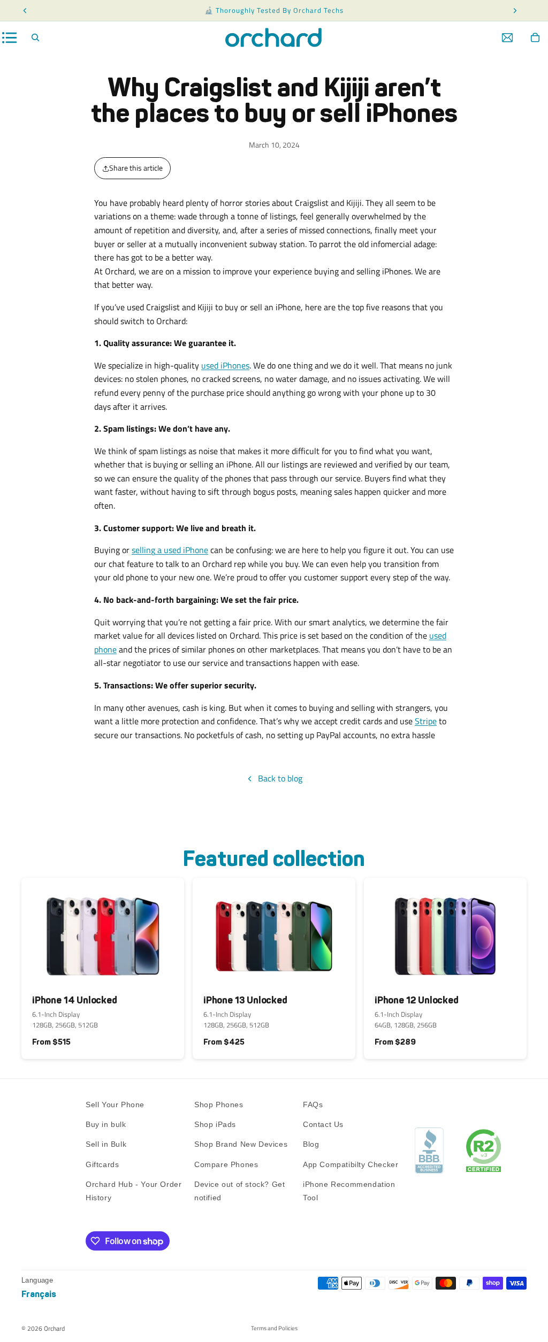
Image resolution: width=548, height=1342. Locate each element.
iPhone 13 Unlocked (245, 1000)
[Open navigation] (9, 37)
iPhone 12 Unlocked (417, 1000)
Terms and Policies (274, 1328)
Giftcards (102, 1164)
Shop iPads (215, 1124)
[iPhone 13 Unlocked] (274, 932)
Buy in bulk (106, 1124)
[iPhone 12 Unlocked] (445, 932)
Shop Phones (218, 1104)
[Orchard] (273, 37)
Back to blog (280, 778)
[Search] (35, 37)
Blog (311, 1144)
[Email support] (507, 37)
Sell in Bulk (106, 1144)
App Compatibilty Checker (350, 1164)
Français (38, 1294)
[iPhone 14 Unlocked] (102, 932)
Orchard (54, 1328)
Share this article (136, 167)
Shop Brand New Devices (240, 1144)
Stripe (426, 721)
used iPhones (225, 365)
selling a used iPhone (170, 549)
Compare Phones (226, 1164)
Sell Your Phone (115, 1104)
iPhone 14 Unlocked (74, 1000)
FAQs (313, 1104)
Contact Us (323, 1124)
